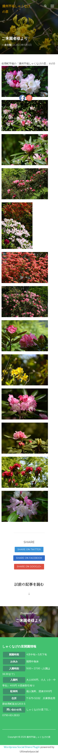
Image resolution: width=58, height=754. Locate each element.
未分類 (8, 44)
